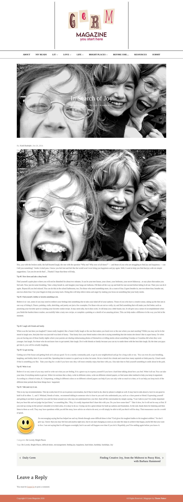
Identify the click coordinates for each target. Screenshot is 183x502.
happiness (80, 445)
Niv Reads (41, 54)
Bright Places (97, 54)
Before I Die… (121, 54)
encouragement (60, 445)
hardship (97, 445)
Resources (140, 54)
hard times (89, 445)
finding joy (71, 445)
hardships (105, 445)
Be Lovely (30, 440)
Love (66, 54)
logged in (30, 487)
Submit (156, 54)
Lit (54, 54)
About (26, 54)
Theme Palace (160, 498)
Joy (111, 445)
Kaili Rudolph (25, 146)
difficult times (47, 445)
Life (79, 54)
